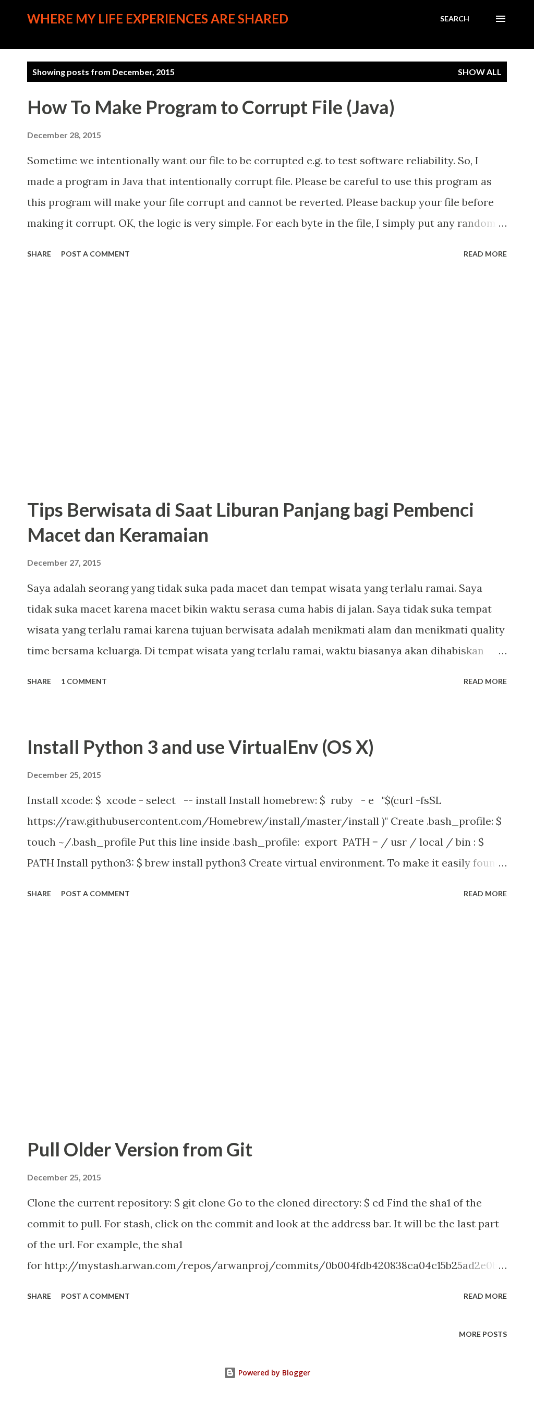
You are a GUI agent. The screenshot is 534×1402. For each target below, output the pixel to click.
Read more (485, 253)
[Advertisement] (267, 380)
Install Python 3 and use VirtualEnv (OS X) (200, 746)
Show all (480, 72)
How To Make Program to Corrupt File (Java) (211, 106)
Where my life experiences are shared (157, 18)
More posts (483, 1334)
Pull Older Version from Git (139, 1149)
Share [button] (39, 253)
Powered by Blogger (273, 1372)
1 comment (84, 681)
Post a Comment (95, 253)
